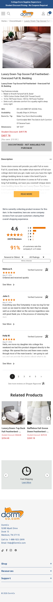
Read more (26, 194)
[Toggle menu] (3, 13)
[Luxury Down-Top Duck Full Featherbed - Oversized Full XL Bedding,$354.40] (13, 413)
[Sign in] (43, 13)
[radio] (39, 228)
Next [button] (48, 418)
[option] (26, 475)
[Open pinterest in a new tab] (16, 550)
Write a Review (26, 261)
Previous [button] (4, 418)
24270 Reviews (16, 239)
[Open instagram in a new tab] (11, 550)
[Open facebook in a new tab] (7, 550)
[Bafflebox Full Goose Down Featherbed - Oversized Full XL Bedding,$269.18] (39, 413)
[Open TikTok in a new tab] (2, 550)
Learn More (26, 482)
